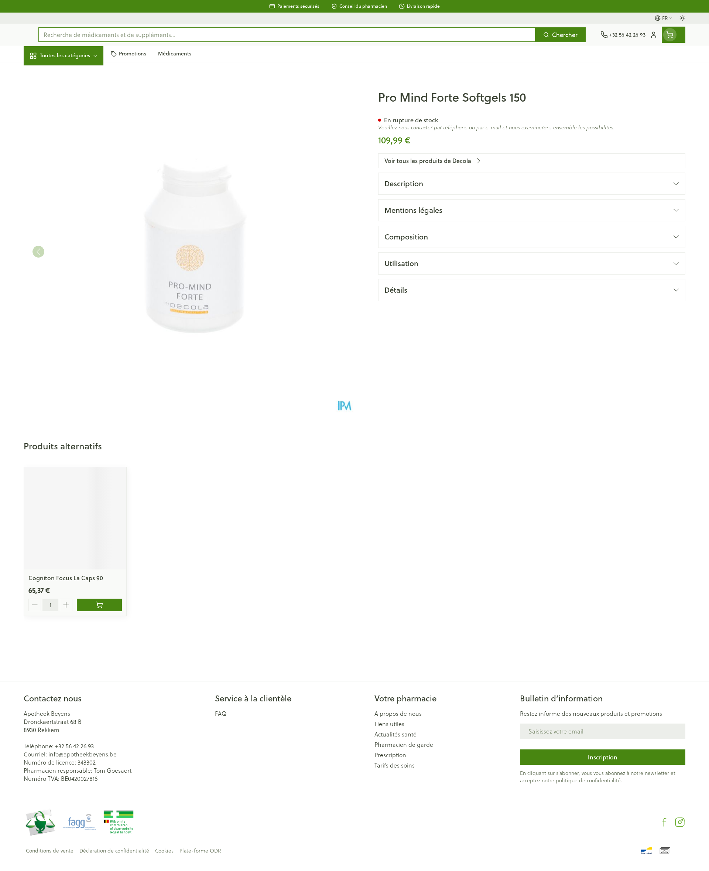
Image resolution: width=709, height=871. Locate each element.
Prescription (390, 755)
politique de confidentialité (588, 780)
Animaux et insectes (71, 233)
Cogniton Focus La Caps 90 (65, 578)
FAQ (221, 714)
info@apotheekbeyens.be (82, 754)
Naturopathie (71, 186)
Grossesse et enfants (71, 145)
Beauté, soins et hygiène (71, 95)
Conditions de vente (49, 850)
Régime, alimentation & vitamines (71, 122)
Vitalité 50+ (71, 165)
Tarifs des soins (394, 765)
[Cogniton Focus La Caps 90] (75, 518)
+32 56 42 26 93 (74, 746)
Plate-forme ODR (200, 850)
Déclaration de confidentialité (114, 850)
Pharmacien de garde (403, 745)
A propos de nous (398, 714)
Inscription (602, 757)
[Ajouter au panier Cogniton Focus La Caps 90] (99, 605)
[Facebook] (664, 822)
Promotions (46, 72)
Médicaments (71, 253)
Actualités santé (395, 734)
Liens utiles (389, 724)
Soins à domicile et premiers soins (71, 210)
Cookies (164, 850)
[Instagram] (679, 822)
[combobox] (287, 34)
